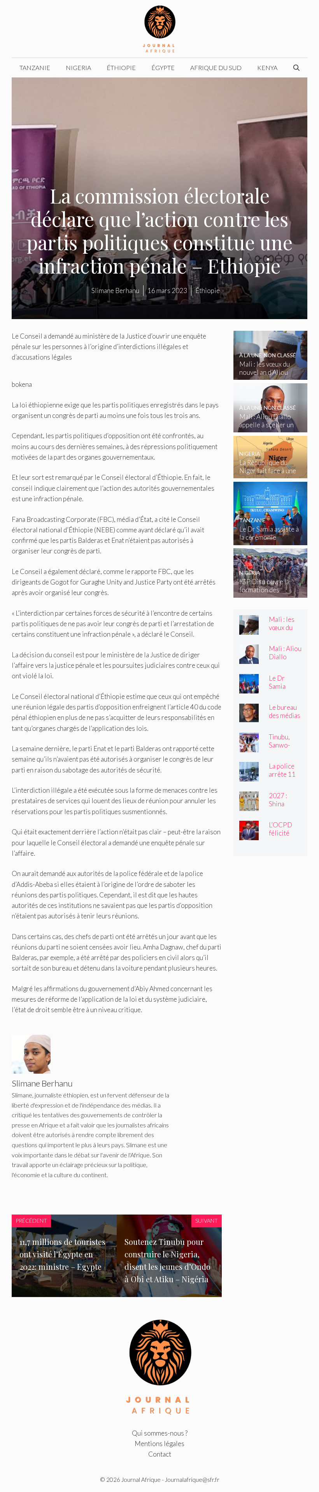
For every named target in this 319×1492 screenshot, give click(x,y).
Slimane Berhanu (115, 290)
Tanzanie (34, 67)
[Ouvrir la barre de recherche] (296, 67)
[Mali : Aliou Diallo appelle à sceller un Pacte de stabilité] (270, 427)
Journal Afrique (141, 1479)
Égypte (163, 67)
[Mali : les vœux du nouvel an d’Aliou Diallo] (270, 374)
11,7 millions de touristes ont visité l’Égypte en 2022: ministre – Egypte (62, 1254)
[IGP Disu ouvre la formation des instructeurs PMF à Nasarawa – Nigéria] (270, 592)
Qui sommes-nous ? (160, 1433)
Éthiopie (121, 67)
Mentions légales (159, 1443)
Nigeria (78, 67)
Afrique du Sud (216, 67)
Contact (159, 1454)
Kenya (267, 67)
